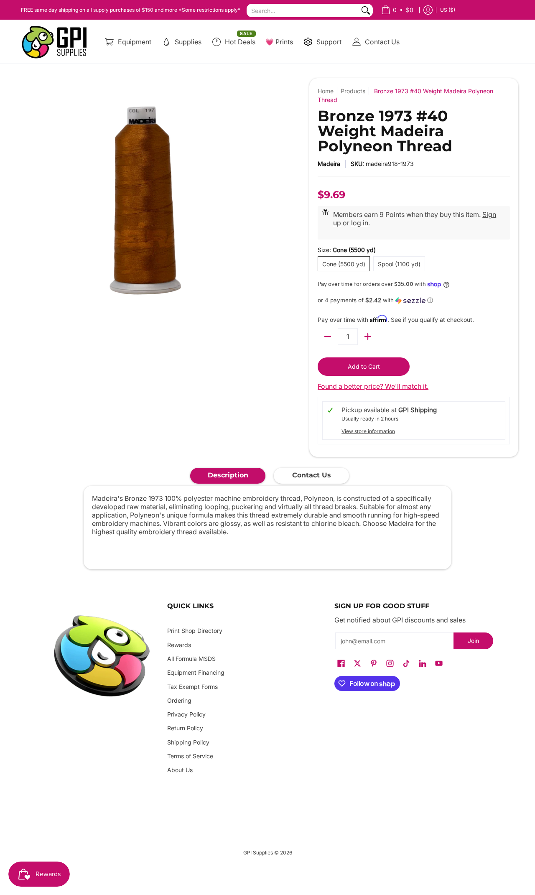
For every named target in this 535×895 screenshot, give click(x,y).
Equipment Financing (195, 672)
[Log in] (428, 10)
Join (473, 640)
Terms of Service (190, 756)
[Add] (368, 336)
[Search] (365, 10)
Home (326, 90)
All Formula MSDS (191, 658)
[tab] (227, 476)
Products (353, 90)
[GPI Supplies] (56, 42)
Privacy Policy (186, 714)
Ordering (179, 700)
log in (359, 223)
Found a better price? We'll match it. (373, 386)
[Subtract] (328, 336)
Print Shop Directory (194, 630)
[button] (414, 300)
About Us (180, 769)
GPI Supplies (258, 852)
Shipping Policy (188, 742)
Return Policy (185, 728)
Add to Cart (364, 366)
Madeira (329, 163)
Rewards (179, 644)
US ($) (447, 10)
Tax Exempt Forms (192, 686)
